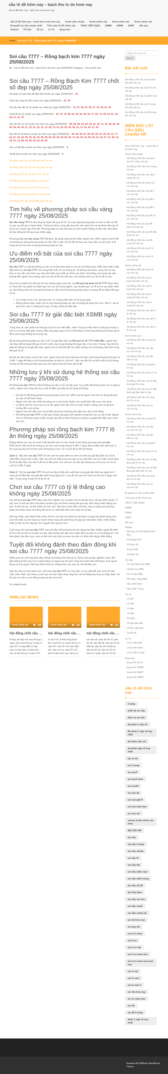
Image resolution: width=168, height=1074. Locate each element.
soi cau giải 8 (135, 799)
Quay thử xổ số (135, 662)
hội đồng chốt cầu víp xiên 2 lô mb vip (141, 312)
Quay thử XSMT (135, 672)
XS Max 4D (132, 544)
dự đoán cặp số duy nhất (139, 750)
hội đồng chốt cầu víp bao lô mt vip (141, 341)
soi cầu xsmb (135, 906)
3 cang (131, 703)
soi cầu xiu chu (136, 899)
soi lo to (132, 940)
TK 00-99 (131, 633)
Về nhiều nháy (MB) (137, 579)
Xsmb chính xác (98, 21)
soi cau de (133, 792)
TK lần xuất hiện (135, 628)
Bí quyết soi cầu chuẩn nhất (26, 25)
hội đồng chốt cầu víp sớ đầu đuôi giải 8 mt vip (142, 382)
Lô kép (130, 608)
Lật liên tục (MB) (135, 569)
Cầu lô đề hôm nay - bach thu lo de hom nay (36, 67)
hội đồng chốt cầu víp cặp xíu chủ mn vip (140, 428)
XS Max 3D (132, 554)
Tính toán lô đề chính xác (61, 25)
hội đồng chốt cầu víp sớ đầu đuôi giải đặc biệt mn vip (142, 469)
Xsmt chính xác (120, 21)
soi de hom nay (136, 919)
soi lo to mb (134, 947)
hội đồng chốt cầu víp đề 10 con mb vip (29, 194)
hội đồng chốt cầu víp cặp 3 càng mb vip (141, 176)
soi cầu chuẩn (136, 851)
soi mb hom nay (137, 992)
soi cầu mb (134, 864)
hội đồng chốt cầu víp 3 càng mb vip (142, 168)
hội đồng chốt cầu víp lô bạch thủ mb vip (139, 287)
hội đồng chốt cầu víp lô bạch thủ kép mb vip (26, 633)
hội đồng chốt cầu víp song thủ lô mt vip (141, 399)
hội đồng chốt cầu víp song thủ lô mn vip (141, 477)
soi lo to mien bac (138, 954)
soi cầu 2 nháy (136, 844)
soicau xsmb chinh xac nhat (141, 822)
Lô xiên (130, 603)
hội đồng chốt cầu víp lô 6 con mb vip (140, 258)
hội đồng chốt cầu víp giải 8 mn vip (141, 445)
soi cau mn (134, 813)
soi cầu (132, 837)
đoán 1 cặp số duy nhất (138, 1021)
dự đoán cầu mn (137, 741)
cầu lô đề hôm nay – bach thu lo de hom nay (50, 4)
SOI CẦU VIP (134, 830)
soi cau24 (133, 786)
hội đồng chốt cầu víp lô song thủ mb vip (139, 304)
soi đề (131, 1005)
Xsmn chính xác (143, 21)
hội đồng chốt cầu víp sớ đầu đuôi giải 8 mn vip (142, 461)
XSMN (119, 25)
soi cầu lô (133, 858)
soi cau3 (132, 772)
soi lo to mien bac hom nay (140, 963)
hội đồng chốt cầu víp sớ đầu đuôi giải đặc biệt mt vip (142, 391)
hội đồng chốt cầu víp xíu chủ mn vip (140, 485)
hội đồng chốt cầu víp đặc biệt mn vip (140, 436)
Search (130, 58)
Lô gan (130, 598)
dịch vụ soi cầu (136, 717)
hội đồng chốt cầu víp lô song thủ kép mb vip (140, 106)
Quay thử (65, 29)
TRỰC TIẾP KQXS (90, 25)
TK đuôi (131, 618)
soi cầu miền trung (138, 878)
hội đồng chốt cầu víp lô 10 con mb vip (141, 184)
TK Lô (39, 29)
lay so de (133, 758)
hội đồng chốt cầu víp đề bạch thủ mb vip (30, 160)
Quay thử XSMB (135, 667)
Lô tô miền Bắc (134, 642)
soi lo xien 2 (134, 985)
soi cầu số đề (135, 885)
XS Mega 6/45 (134, 539)
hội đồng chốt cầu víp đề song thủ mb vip (30, 167)
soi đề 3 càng (135, 1012)
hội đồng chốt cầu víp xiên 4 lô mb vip (141, 328)
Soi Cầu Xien (135, 892)
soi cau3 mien (135, 779)
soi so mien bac (136, 998)
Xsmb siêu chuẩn (74, 21)
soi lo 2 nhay (135, 933)
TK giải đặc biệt (135, 623)
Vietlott (14, 29)
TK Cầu (27, 29)
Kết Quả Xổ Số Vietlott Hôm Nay (141, 533)
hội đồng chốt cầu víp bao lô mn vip (141, 420)
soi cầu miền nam (137, 871)
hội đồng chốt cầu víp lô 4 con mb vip (64, 633)
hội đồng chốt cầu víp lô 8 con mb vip (140, 271)
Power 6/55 (132, 549)
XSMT (131, 25)
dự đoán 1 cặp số (137, 724)
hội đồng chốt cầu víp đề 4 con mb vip (29, 174)
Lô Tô (51, 29)
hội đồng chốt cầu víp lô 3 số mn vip (142, 453)
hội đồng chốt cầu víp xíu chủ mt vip (140, 407)
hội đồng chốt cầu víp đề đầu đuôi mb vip (30, 201)
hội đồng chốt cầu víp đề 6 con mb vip (29, 180)
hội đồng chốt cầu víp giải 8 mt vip (141, 366)
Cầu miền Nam (134, 583)
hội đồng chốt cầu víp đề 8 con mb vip (29, 187)
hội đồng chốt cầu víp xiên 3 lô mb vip (141, 320)
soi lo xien (133, 978)
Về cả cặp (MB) (135, 574)
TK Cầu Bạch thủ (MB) (138, 564)
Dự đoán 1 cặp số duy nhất (140, 733)
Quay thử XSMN (135, 677)
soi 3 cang (133, 765)
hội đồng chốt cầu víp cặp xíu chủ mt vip (140, 350)
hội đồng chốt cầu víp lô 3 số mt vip (142, 374)
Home (12, 40)
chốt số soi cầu (136, 710)
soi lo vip (133, 971)
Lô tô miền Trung (135, 652)
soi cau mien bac (137, 806)
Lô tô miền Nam (135, 647)
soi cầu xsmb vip (137, 913)
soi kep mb (134, 926)
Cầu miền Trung (135, 588)
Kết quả (143, 25)
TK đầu (130, 613)
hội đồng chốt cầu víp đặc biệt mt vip (140, 358)
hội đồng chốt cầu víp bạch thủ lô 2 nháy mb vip (141, 160)
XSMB (108, 25)
